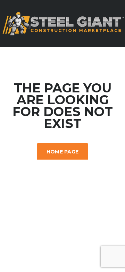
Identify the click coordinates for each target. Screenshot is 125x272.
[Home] (62, 23)
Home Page (63, 152)
